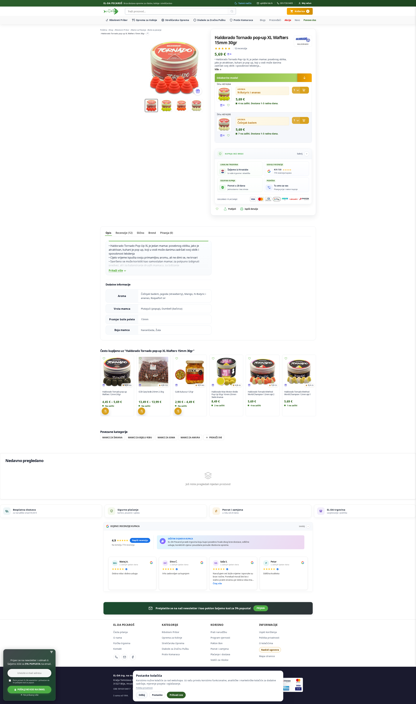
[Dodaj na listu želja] (228, 105)
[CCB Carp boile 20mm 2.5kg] (153, 371)
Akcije (288, 20)
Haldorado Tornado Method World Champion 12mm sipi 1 (297, 393)
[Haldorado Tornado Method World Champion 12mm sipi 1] (299, 371)
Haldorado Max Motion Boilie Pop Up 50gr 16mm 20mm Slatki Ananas (225, 394)
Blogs (263, 20)
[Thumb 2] (166, 105)
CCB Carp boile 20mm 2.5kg (151, 391)
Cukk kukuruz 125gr (184, 391)
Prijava (261, 608)
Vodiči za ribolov (219, 659)
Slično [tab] (140, 232)
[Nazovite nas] (116, 657)
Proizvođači (275, 20)
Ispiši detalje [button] (251, 208)
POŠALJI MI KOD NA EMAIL (31, 689)
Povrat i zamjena (220, 648)
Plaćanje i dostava (220, 654)
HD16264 (226, 84)
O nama (117, 637)
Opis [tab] (108, 232)
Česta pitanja (120, 632)
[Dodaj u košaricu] (300, 90)
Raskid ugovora (270, 649)
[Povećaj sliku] (224, 94)
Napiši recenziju (140, 540)
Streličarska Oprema (177, 20)
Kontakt (117, 648)
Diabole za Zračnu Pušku (211, 20)
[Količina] (296, 90)
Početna (103, 30)
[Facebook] (133, 657)
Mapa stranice (267, 656)
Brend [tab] (152, 232)
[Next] (197, 67)
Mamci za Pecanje (138, 30)
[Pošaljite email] (124, 657)
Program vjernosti (220, 637)
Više (217, 69)
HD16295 (226, 114)
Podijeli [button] (232, 208)
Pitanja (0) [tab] (166, 232)
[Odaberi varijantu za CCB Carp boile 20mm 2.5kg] (141, 411)
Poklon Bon (217, 643)
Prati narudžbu (219, 632)
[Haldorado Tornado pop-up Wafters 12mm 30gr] (117, 371)
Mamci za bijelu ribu (140, 437)
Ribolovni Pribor (118, 20)
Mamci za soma (166, 437)
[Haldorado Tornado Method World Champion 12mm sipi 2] (262, 371)
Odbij (142, 694)
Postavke (157, 694)
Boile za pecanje (154, 30)
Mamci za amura (190, 437)
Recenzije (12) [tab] (124, 232)
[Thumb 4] (196, 105)
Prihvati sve (176, 694)
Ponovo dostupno (313, 20)
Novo (297, 20)
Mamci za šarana (112, 437)
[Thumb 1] (151, 105)
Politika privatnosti (269, 637)
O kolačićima (266, 643)
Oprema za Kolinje (146, 20)
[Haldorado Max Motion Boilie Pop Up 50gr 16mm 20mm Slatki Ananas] (226, 371)
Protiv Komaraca (243, 20)
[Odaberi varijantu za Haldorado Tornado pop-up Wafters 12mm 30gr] (105, 411)
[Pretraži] (232, 11)
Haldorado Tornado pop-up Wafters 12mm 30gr (114, 393)
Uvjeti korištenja (268, 632)
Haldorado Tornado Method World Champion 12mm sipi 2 (261, 393)
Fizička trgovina (121, 643)
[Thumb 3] (181, 105)
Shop (111, 30)
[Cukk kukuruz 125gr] (190, 371)
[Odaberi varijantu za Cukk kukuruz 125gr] (178, 411)
